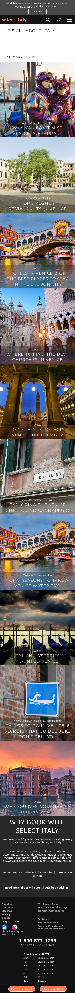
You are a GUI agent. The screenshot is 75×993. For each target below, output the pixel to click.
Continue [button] (37, 11)
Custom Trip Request (21, 989)
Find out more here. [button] (46, 6)
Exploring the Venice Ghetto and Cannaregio (37, 508)
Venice (37, 268)
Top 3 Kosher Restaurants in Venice (37, 206)
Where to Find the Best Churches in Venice (37, 357)
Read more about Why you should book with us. (37, 887)
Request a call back (53, 989)
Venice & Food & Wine (37, 198)
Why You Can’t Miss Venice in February (37, 131)
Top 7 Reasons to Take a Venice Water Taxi (38, 583)
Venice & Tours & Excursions (37, 500)
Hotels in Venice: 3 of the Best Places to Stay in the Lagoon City (37, 279)
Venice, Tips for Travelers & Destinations (37, 721)
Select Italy (14, 19)
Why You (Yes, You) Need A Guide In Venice (37, 809)
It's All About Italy (31, 30)
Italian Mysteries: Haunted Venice (37, 658)
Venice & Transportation (37, 575)
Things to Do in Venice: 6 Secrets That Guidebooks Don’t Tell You (37, 731)
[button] (58, 20)
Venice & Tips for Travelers (37, 123)
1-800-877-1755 (37, 940)
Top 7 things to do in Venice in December (37, 432)
